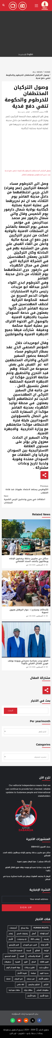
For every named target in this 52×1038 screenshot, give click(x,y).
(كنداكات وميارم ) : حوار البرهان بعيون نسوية (29, 611)
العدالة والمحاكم (34, 956)
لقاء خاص (20, 984)
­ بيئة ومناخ (25, 928)
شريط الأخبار (22, 973)
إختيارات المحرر (22, 933)
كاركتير (46, 984)
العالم (47, 956)
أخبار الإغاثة (44, 933)
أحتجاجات (13, 928)
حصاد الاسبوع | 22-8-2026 (40, 846)
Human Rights (41, 928)
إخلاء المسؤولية (18, 1014)
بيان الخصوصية (31, 1014)
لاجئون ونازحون (34, 984)
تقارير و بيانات (29, 967)
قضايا (8, 978)
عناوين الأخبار (44, 978)
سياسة (33, 973)
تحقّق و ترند (44, 967)
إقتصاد (46, 939)
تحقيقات (7, 961)
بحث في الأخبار (40, 700)
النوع (25, 961)
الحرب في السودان (30, 945)
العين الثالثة (44, 961)
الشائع (37, 950)
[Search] (3, 5)
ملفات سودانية (14, 990)
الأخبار (11, 939)
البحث (10, 711)
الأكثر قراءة (45, 945)
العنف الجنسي (10, 956)
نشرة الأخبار (44, 995)
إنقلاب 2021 (35, 939)
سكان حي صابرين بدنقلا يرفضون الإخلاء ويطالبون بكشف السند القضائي (28, 560)
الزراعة (46, 950)
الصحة (28, 950)
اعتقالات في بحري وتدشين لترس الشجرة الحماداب (24, 499)
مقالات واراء (28, 990)
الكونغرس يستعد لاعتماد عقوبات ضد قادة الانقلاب (27, 489)
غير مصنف (31, 978)
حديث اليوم (44, 973)
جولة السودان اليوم (13, 967)
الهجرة (17, 961)
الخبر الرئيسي (14, 945)
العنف (22, 956)
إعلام (11, 933)
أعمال (34, 933)
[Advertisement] (26, 26)
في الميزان (19, 978)
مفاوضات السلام (43, 990)
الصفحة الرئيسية (16, 950)
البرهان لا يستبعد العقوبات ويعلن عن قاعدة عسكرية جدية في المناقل (26, 878)
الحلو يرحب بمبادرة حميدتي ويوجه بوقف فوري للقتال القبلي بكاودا (28, 662)
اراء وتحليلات (21, 939)
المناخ (34, 961)
